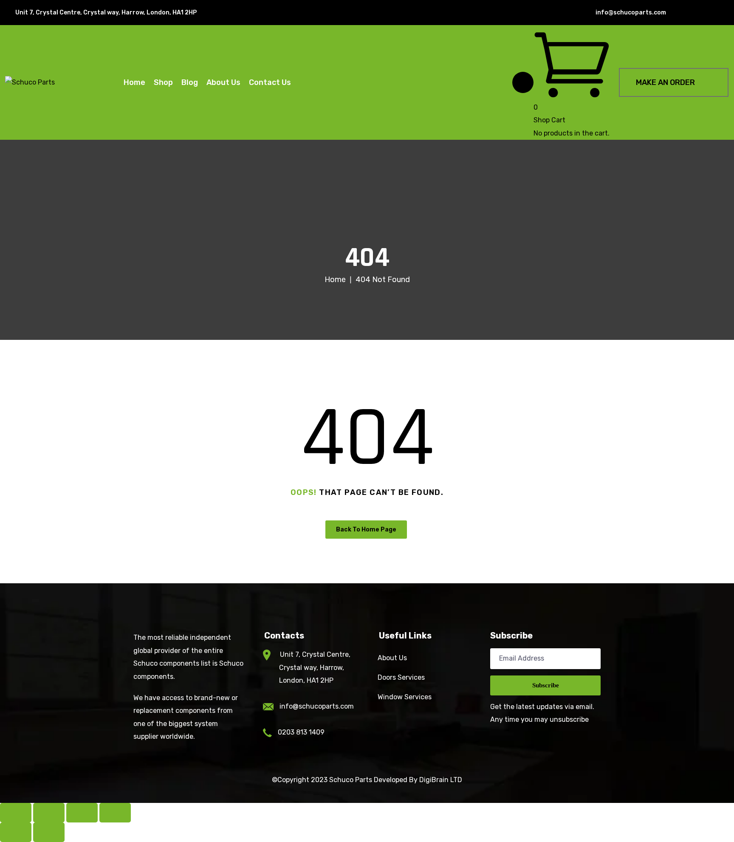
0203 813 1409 (301, 732)
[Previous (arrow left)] (15, 832)
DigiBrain (434, 780)
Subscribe (545, 685)
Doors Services (401, 677)
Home (134, 82)
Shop (163, 82)
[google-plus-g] (712, 12)
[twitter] (699, 12)
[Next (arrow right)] (49, 832)
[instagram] (726, 12)
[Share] (82, 812)
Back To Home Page (366, 529)
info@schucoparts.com (316, 706)
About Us (223, 82)
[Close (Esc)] (115, 812)
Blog (189, 82)
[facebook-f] (685, 12)
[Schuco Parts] (30, 82)
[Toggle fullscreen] (49, 812)
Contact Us (270, 82)
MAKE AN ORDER (665, 82)
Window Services (405, 697)
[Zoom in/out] (15, 812)
